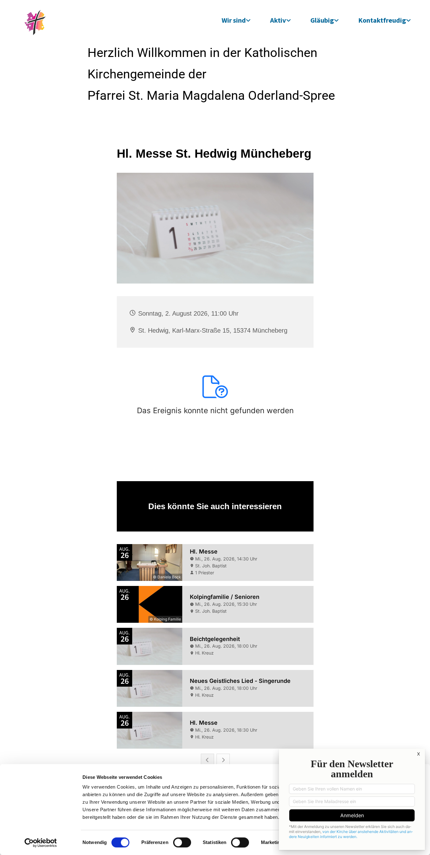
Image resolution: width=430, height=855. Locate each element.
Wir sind (234, 20)
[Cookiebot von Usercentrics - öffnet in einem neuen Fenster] (40, 842)
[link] (236, 20)
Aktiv (278, 20)
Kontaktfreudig (382, 20)
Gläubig (322, 20)
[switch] (182, 842)
